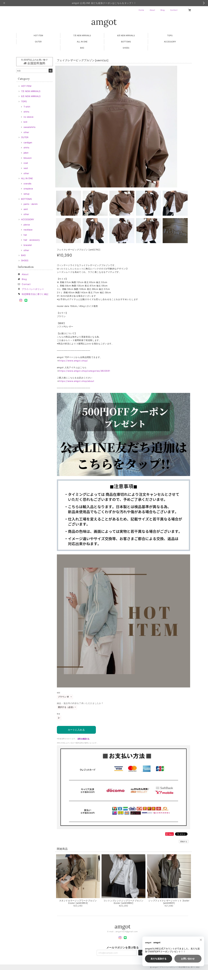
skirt (26, 209)
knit (25, 122)
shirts (26, 111)
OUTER (38, 41)
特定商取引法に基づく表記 (35, 294)
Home (141, 10)
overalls (27, 183)
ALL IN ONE (82, 41)
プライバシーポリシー (33, 289)
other (26, 132)
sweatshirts (29, 127)
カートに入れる (76, 729)
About (152, 10)
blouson (28, 158)
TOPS (170, 35)
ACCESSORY (170, 41)
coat (26, 163)
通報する (183, 841)
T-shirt (27, 106)
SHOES (126, 48)
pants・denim (31, 204)
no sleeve (28, 117)
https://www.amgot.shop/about (76, 381)
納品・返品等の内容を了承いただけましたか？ (80, 703)
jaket (26, 152)
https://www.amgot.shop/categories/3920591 (84, 371)
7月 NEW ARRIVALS (82, 35)
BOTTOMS (126, 41)
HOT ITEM (38, 35)
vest (26, 168)
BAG (82, 48)
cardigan (28, 142)
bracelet (28, 245)
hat (25, 235)
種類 (58, 693)
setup (26, 193)
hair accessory (32, 240)
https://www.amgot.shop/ (73, 360)
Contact (174, 10)
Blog (163, 10)
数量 (58, 714)
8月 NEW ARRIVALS (126, 35)
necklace (28, 229)
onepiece (28, 188)
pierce (27, 224)
